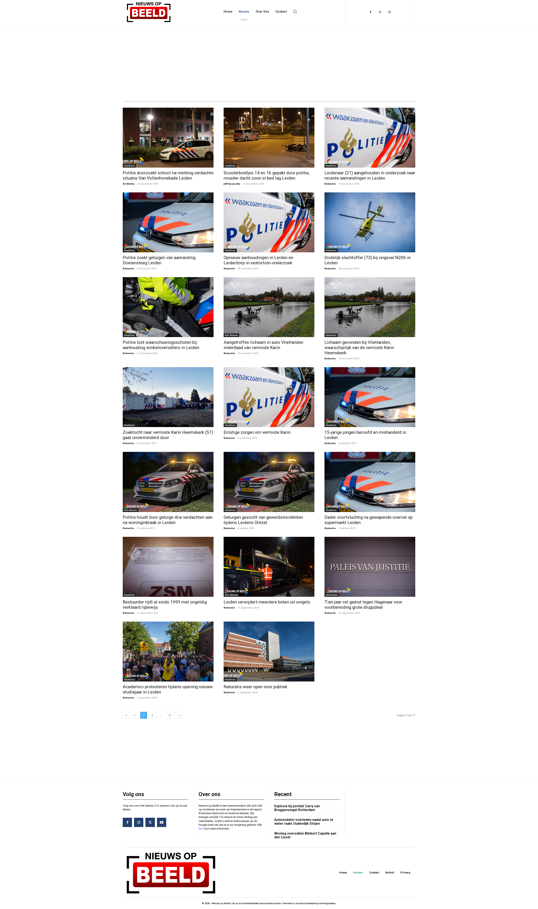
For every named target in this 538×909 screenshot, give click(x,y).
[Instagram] (389, 12)
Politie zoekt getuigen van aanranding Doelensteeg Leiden (159, 260)
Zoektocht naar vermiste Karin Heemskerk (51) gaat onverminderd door (168, 435)
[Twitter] (380, 12)
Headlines (129, 165)
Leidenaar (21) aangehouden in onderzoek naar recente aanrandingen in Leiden (369, 175)
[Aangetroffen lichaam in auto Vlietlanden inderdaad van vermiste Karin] (269, 307)
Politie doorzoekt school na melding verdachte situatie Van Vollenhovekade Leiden (168, 175)
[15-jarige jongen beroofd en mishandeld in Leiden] (369, 397)
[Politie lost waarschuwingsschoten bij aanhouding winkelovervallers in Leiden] (168, 307)
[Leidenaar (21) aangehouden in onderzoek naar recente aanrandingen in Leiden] (369, 138)
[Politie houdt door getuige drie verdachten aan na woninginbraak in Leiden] (168, 482)
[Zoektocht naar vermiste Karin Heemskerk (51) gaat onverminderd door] (168, 397)
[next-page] (179, 715)
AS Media (128, 183)
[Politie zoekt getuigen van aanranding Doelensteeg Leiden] (168, 222)
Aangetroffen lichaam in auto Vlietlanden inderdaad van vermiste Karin (263, 345)
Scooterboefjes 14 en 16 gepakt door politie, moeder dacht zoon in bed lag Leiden (267, 175)
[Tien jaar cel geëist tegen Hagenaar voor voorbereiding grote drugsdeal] (369, 567)
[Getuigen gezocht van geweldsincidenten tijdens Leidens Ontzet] (269, 482)
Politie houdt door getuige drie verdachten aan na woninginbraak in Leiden (167, 520)
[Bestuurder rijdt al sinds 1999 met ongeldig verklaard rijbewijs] (168, 567)
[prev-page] (126, 715)
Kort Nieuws (231, 335)
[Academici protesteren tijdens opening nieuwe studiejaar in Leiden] (168, 651)
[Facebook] (370, 12)
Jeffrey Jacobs (232, 183)
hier (201, 828)
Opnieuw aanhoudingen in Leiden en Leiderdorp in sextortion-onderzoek (258, 260)
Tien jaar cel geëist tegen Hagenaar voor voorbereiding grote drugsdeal (363, 604)
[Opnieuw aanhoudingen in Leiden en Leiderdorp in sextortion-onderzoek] (269, 222)
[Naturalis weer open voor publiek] (269, 651)
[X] (150, 822)
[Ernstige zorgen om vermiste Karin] (269, 397)
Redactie (330, 183)
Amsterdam (332, 594)
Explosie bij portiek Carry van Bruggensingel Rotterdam (297, 808)
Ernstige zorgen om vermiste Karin (257, 432)
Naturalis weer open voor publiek (255, 686)
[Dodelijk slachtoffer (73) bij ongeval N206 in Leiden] (369, 222)
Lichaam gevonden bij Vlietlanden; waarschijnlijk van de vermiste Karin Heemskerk (359, 347)
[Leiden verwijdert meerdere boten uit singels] (269, 567)
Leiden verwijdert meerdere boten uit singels (267, 602)
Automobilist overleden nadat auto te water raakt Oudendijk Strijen (303, 822)
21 (170, 715)
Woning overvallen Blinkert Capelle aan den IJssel (305, 835)
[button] (295, 12)
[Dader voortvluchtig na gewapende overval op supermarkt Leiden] (369, 482)
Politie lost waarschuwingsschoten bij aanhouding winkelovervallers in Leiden (161, 345)
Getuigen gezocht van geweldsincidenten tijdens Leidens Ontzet (263, 520)
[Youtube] (161, 822)
